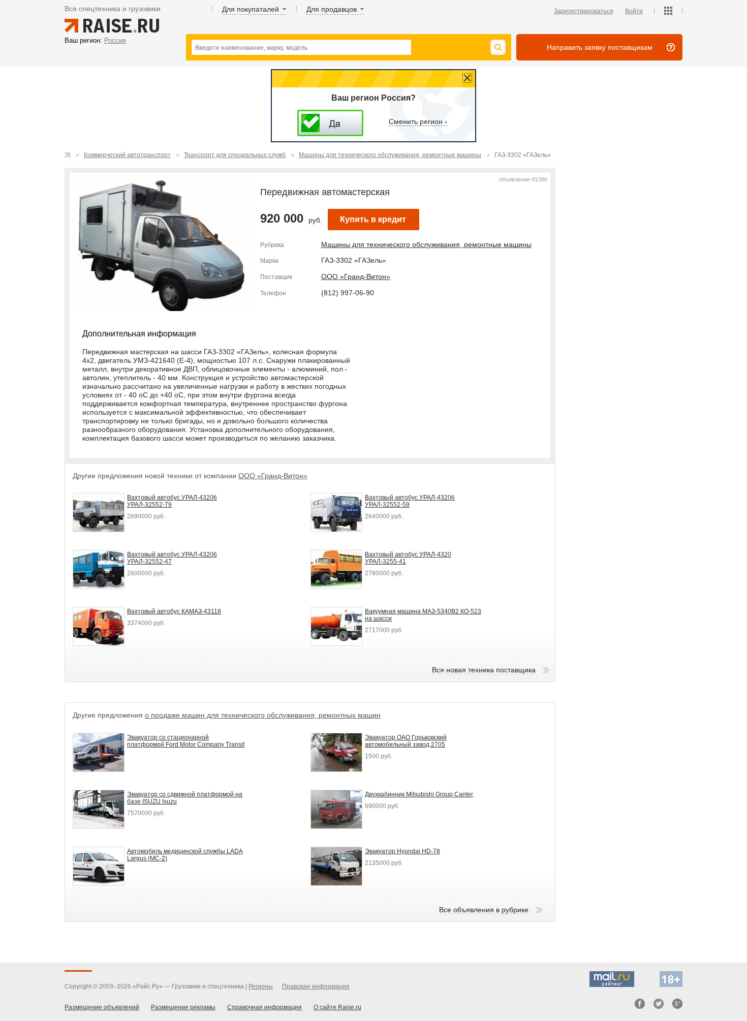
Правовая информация (316, 986)
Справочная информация (264, 1007)
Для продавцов (331, 9)
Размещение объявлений (102, 1007)
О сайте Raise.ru (337, 1007)
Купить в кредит (373, 219)
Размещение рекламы (183, 1007)
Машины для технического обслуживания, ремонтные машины (426, 244)
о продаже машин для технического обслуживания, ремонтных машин (263, 715)
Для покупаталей (250, 9)
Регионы (260, 986)
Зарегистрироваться (583, 11)
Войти (634, 11)
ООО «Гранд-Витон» (355, 276)
